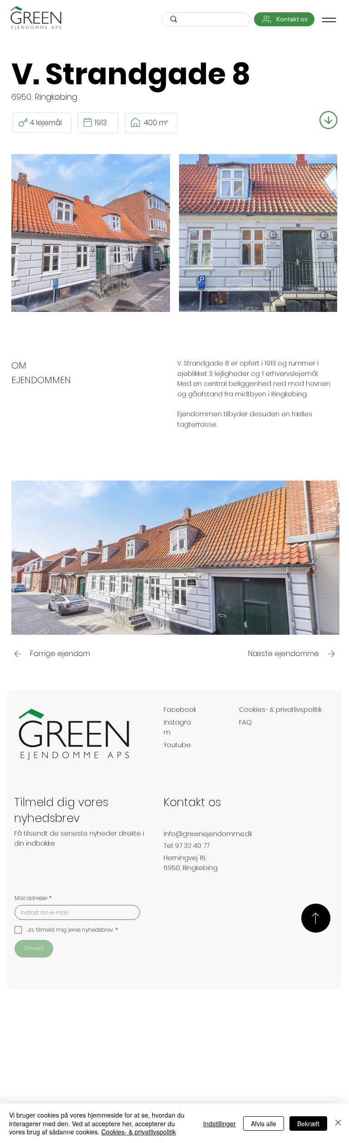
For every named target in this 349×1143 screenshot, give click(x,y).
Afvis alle (263, 1123)
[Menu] (329, 20)
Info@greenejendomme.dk (208, 833)
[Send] (316, 918)
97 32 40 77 (192, 845)
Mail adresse (33, 898)
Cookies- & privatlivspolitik (280, 709)
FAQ (245, 722)
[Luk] (338, 1123)
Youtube (177, 744)
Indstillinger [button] (219, 1123)
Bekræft (308, 1123)
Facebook (180, 709)
